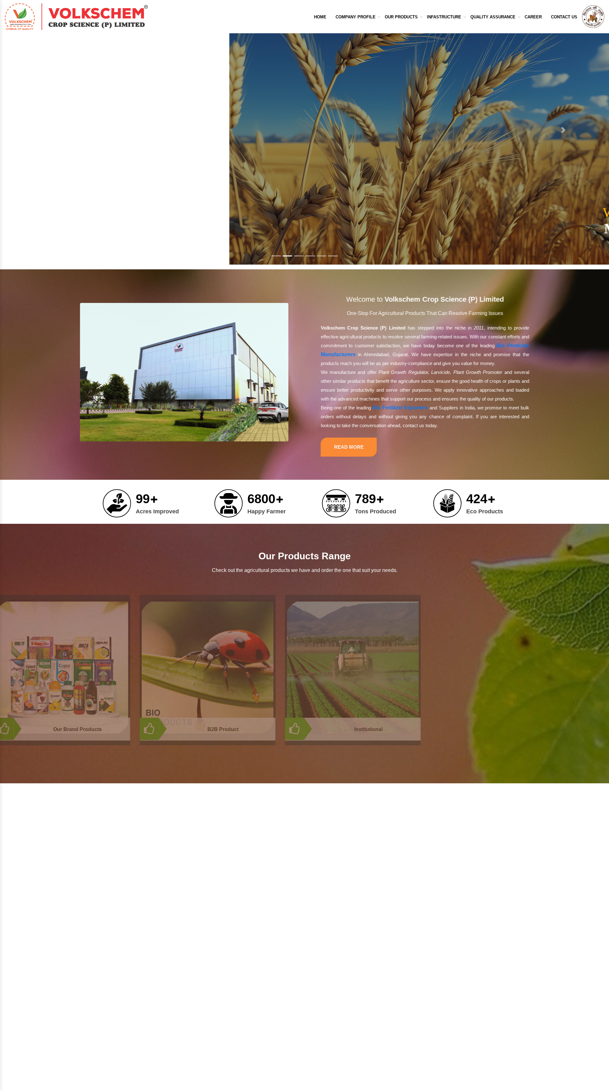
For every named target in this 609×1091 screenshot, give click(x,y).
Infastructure (444, 17)
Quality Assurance (492, 17)
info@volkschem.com (121, 861)
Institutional (465, 729)
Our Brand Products (174, 729)
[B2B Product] (304, 667)
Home (320, 17)
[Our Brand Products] (159, 667)
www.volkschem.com (119, 912)
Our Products (401, 17)
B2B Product (319, 729)
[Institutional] (450, 667)
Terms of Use (261, 1025)
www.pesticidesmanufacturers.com (135, 919)
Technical (328, 1014)
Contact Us (564, 17)
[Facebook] (98, 1039)
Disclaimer (257, 1045)
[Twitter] (115, 1039)
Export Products (336, 1004)
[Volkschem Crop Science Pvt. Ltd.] (76, 16)
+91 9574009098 (446, 974)
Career (533, 17)
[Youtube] (150, 1039)
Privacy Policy (261, 1035)
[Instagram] (133, 1039)
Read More (337, 447)
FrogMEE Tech (400, 1087)
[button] (45, 134)
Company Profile (356, 17)
